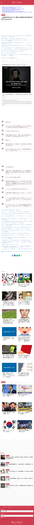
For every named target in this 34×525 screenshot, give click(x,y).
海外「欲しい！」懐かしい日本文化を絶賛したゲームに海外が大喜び (13, 51)
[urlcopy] (21, 255)
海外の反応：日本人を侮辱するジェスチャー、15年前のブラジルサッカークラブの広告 (15, 228)
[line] (19, 255)
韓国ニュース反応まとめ (17, 2)
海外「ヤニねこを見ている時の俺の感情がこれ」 (9, 52)
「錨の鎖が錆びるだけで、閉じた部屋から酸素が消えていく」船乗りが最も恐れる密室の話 (16, 240)
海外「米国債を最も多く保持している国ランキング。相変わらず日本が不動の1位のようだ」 (16, 233)
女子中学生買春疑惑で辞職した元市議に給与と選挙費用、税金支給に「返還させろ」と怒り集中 (17, 221)
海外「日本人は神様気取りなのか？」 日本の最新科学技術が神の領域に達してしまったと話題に (17, 47)
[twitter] (12, 255)
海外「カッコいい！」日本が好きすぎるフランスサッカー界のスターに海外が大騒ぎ (15, 211)
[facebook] (15, 255)
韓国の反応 (3, 271)
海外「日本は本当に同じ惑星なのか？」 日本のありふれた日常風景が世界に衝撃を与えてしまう (17, 49)
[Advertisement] (17, 28)
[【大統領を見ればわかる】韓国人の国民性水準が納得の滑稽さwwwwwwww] (17, 255)
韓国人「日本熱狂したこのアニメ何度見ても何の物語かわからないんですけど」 (14, 38)
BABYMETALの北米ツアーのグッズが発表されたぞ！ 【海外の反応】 (13, 222)
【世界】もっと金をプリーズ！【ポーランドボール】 (10, 244)
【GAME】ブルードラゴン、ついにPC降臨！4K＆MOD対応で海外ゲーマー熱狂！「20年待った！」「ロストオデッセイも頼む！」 (8, 304)
